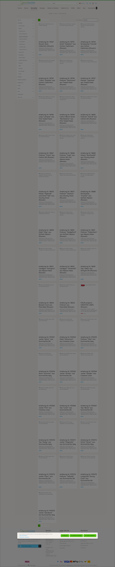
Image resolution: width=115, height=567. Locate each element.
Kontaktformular (50, 550)
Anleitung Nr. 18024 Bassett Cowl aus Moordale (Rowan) (46, 305)
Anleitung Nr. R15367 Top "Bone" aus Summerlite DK (89, 408)
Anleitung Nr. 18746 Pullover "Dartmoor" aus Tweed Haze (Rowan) (68, 81)
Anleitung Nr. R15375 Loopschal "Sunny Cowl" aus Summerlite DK (89, 477)
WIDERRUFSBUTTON (51, 555)
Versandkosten (70, 565)
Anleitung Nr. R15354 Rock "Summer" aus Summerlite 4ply (47, 373)
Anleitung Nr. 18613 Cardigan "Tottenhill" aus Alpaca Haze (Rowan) (68, 269)
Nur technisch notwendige (76, 535)
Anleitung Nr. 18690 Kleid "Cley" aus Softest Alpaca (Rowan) (46, 233)
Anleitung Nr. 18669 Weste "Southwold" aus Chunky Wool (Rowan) (88, 156)
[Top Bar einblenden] (96, 3)
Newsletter (62, 548)
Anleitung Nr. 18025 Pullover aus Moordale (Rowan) (67, 305)
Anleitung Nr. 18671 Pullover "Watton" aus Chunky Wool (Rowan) (67, 194)
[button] (33, 20)
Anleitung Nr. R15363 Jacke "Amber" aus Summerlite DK (68, 373)
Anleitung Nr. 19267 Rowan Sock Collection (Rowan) (46, 44)
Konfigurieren (65, 535)
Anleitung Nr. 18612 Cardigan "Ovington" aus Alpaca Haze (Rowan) (47, 269)
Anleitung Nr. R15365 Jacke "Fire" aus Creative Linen (47, 408)
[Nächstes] (96, 8)
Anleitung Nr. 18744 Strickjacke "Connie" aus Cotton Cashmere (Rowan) (89, 45)
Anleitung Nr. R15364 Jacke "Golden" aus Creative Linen (89, 373)
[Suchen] (76, 3)
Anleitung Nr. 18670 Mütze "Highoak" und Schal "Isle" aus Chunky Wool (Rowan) (46, 195)
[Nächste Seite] (45, 20)
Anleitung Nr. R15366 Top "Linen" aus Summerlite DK (68, 408)
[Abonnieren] (39, 546)
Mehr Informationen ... (23, 535)
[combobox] (63, 3)
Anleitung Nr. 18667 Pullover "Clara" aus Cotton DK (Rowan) (47, 155)
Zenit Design (33, 565)
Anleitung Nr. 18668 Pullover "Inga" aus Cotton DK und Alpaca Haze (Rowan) (67, 157)
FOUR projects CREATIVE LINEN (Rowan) (87, 305)
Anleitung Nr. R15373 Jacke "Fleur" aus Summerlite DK (47, 476)
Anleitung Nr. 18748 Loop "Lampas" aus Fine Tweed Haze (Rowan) (46, 118)
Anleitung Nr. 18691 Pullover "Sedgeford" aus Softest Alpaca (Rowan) (68, 233)
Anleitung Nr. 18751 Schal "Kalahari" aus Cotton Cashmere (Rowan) (68, 45)
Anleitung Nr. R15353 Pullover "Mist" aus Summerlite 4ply (89, 339)
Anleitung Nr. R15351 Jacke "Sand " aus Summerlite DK (47, 339)
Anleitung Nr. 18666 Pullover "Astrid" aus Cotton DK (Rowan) (89, 117)
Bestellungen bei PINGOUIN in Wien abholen (67, 542)
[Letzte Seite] (48, 20)
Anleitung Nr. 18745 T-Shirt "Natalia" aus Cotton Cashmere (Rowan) (47, 81)
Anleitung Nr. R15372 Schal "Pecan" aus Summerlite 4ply (89, 442)
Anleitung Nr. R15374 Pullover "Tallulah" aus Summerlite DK (68, 476)
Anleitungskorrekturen (65, 545)
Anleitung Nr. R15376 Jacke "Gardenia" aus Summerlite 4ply (47, 513)
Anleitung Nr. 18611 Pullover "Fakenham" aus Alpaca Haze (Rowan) (89, 233)
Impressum (83, 547)
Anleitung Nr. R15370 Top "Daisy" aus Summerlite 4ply (47, 442)
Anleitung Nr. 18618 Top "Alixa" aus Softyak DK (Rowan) (89, 268)
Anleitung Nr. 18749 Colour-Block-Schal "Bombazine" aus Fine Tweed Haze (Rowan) (67, 119)
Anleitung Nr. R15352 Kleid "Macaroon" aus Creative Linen (68, 339)
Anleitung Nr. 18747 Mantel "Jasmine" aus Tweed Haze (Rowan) (88, 81)
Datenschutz (84, 541)
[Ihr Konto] (90, 3)
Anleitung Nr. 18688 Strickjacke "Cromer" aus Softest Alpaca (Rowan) (88, 195)
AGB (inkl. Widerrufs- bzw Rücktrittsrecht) (87, 544)
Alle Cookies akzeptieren (90, 535)
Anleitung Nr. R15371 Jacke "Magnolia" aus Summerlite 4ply (68, 442)
